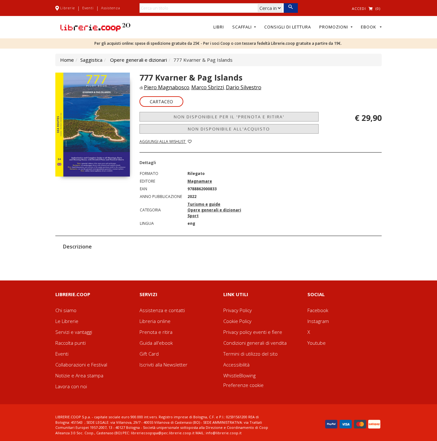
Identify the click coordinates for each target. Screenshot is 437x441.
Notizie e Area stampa (79, 375)
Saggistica (91, 60)
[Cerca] (290, 8)
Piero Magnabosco (166, 87)
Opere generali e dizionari (138, 60)
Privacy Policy (237, 310)
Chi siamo (65, 310)
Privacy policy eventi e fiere (252, 332)
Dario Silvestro (243, 87)
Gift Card (149, 353)
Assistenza (110, 7)
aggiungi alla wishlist (163, 141)
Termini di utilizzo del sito (250, 353)
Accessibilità (236, 364)
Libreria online (155, 321)
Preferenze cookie (243, 385)
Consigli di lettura (287, 27)
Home (67, 60)
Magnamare (199, 181)
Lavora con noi (71, 386)
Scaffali (242, 27)
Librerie (67, 7)
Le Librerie (66, 321)
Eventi (88, 7)
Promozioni (334, 27)
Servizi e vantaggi (73, 332)
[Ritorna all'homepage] (95, 26)
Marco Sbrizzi (207, 87)
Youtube (316, 343)
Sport (193, 215)
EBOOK (370, 27)
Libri (218, 27)
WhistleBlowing (239, 375)
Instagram (318, 321)
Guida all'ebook (156, 343)
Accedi (359, 8)
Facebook (317, 310)
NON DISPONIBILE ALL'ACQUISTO (229, 129)
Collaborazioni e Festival (81, 364)
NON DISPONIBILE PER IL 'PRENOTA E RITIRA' (229, 117)
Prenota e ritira (155, 332)
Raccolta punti (70, 343)
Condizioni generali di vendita (255, 343)
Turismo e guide (203, 204)
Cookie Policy (237, 321)
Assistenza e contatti (162, 310)
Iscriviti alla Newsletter (163, 364)
